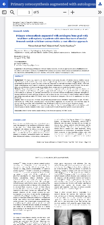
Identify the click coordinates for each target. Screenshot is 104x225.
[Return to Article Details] (4, 4)
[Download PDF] (100, 4)
